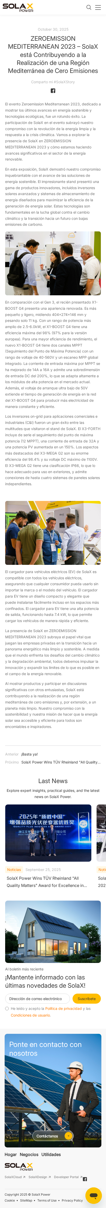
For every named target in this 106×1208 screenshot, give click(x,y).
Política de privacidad (63, 1008)
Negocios (29, 1154)
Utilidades (51, 1154)
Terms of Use (47, 1200)
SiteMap (26, 1200)
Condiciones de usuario (30, 1015)
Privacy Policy (72, 1200)
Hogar (11, 1154)
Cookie (10, 1200)
